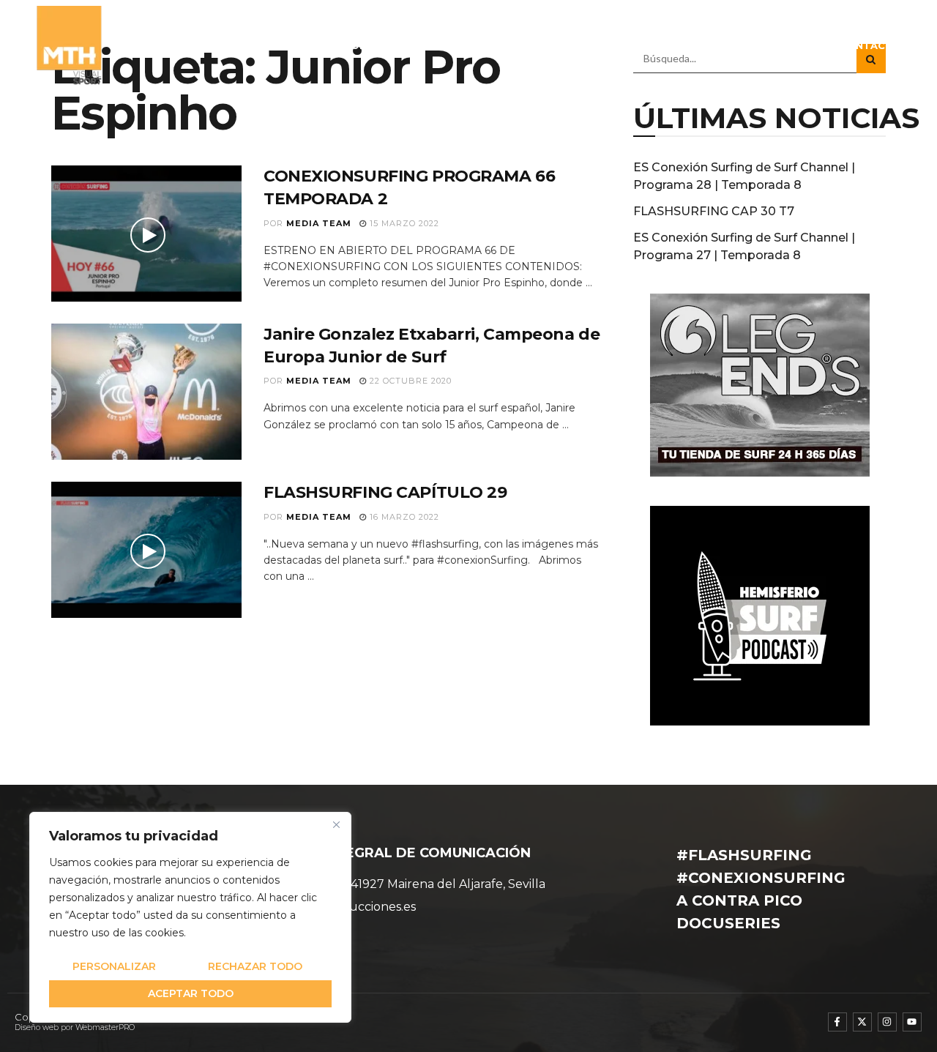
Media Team (318, 223)
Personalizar (114, 966)
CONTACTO (870, 45)
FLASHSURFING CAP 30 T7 (713, 211)
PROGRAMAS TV (558, 45)
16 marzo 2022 (403, 517)
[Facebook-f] (837, 1022)
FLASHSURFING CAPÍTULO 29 (385, 492)
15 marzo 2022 (403, 223)
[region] (190, 917)
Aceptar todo (191, 993)
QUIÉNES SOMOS (339, 45)
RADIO (646, 45)
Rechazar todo (255, 966)
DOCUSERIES (724, 45)
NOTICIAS (477, 45)
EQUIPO (417, 45)
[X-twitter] (862, 1022)
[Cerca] (336, 824)
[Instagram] (887, 1022)
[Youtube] (912, 1022)
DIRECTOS (799, 45)
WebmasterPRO (105, 1027)
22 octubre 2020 (409, 381)
